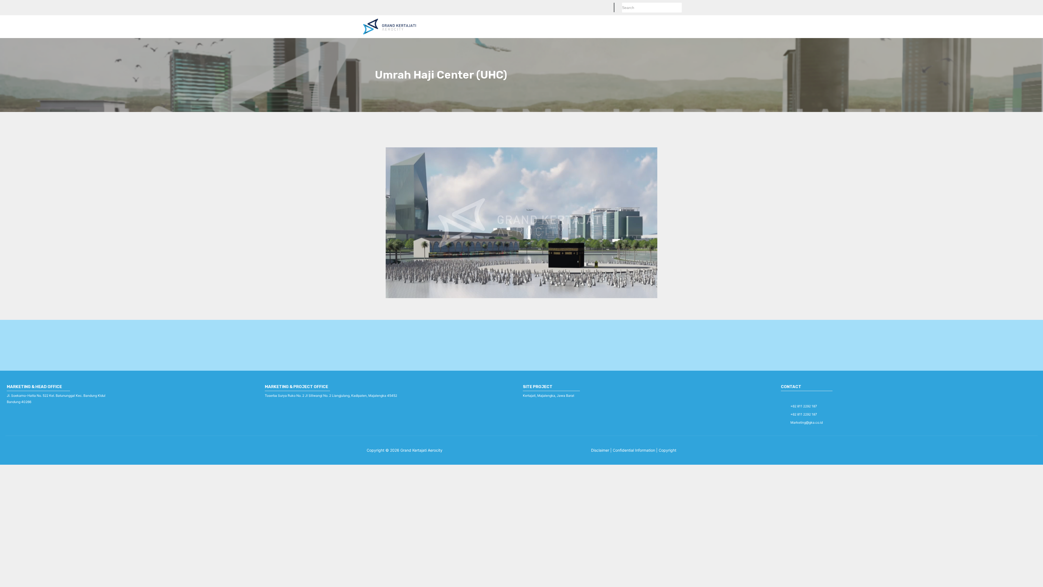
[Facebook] (784, 397)
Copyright (667, 450)
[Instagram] (798, 397)
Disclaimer (600, 450)
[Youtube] (811, 397)
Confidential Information (634, 450)
